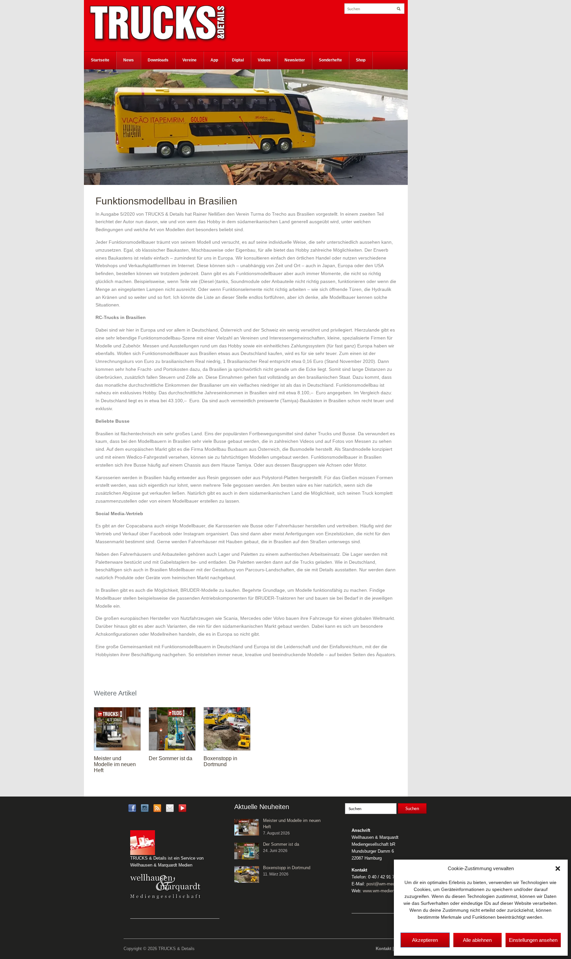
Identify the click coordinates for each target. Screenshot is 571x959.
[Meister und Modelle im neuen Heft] (117, 728)
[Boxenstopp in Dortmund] (227, 728)
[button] (557, 868)
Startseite (100, 60)
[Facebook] (132, 807)
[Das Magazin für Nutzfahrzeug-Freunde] (158, 23)
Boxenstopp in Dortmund (220, 761)
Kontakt (383, 948)
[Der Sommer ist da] (172, 728)
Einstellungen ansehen (533, 940)
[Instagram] (145, 807)
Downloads (158, 60)
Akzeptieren (425, 940)
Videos (264, 60)
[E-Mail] (170, 807)
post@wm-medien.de (386, 883)
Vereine (189, 60)
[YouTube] (182, 810)
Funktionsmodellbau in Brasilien (166, 200)
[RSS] (157, 807)
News (128, 60)
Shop (360, 60)
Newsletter (295, 60)
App (214, 60)
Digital (238, 60)
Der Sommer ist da (170, 758)
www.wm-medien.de (381, 890)
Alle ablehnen (477, 940)
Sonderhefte (330, 60)
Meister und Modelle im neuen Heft (115, 764)
